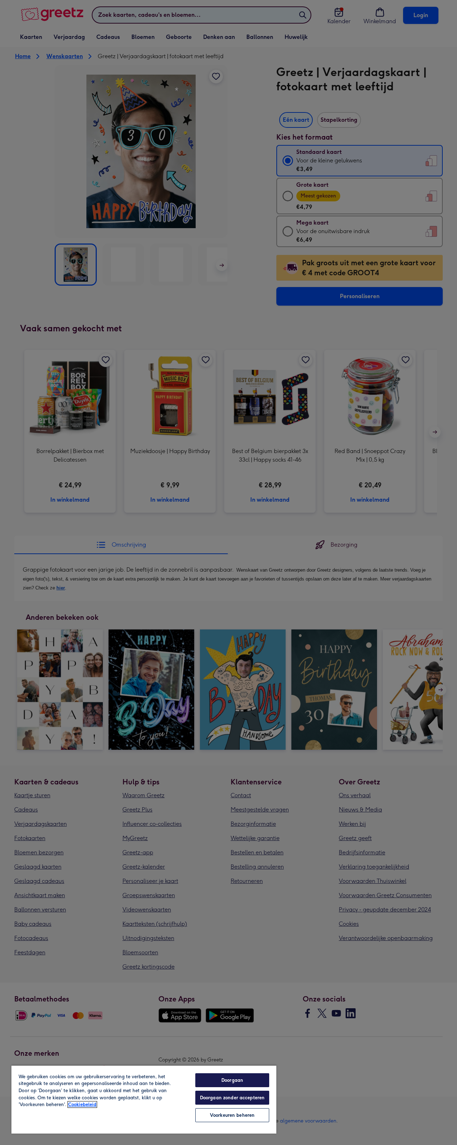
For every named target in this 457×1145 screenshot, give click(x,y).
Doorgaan (232, 1080)
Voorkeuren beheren (232, 1115)
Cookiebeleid (82, 1104)
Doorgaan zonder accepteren (232, 1097)
